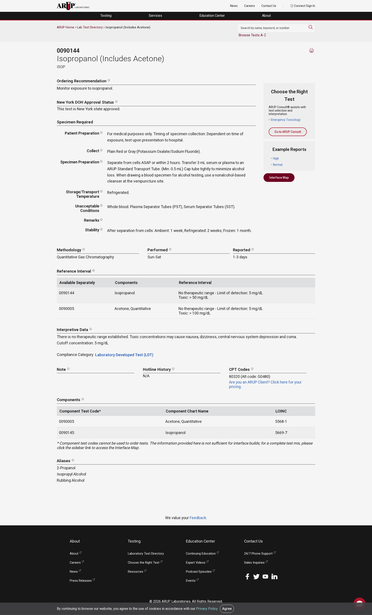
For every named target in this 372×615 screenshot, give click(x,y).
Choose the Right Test (143, 562)
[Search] (311, 27)
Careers (249, 6)
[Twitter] (256, 576)
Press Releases (81, 581)
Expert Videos (195, 562)
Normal (277, 164)
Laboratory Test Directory (146, 553)
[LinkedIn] (274, 576)
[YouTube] (265, 576)
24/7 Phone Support (258, 553)
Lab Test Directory (90, 27)
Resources (135, 572)
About (267, 16)
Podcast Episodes (199, 572)
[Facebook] (247, 576)
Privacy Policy (206, 609)
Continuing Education (201, 553)
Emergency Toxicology (286, 119)
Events (190, 581)
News (234, 6)
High (276, 158)
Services (156, 16)
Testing (106, 16)
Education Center (212, 16)
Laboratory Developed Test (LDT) (124, 355)
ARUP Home (65, 27)
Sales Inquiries (254, 562)
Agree (227, 609)
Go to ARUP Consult (287, 131)
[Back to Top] (359, 590)
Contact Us (268, 6)
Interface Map (279, 177)
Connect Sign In (304, 6)
